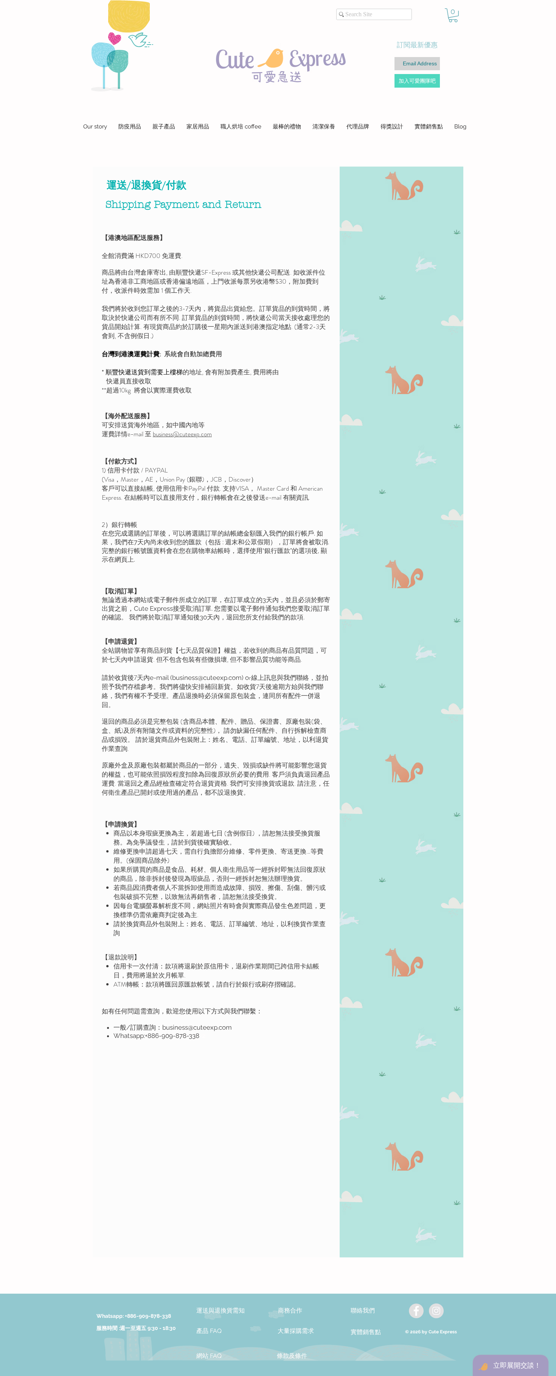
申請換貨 (121, 824)
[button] (453, 15)
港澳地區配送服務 (134, 237)
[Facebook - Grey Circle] (416, 1310)
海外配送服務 (127, 415)
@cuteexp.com (192, 434)
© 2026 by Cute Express (431, 1331)
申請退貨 (121, 641)
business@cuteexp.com (207, 677)
